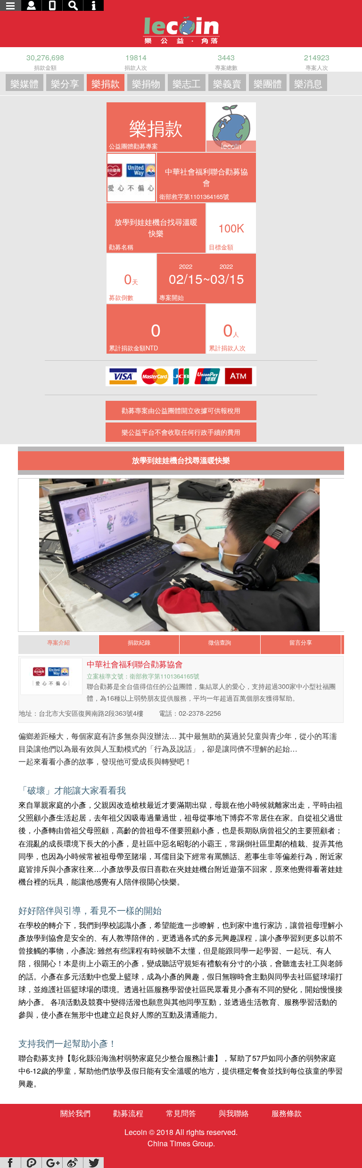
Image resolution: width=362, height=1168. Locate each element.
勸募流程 (128, 1113)
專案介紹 (58, 642)
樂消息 (308, 83)
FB (10, 1162)
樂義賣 (227, 83)
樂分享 (65, 83)
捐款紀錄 (139, 642)
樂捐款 (105, 83)
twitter (93, 1162)
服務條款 (287, 1113)
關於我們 (75, 1113)
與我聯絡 (234, 1113)
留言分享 (300, 642)
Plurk (31, 1162)
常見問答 (181, 1113)
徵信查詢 (219, 642)
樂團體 (268, 83)
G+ (51, 1162)
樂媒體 (24, 83)
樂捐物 (146, 83)
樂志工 (187, 83)
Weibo (72, 1162)
